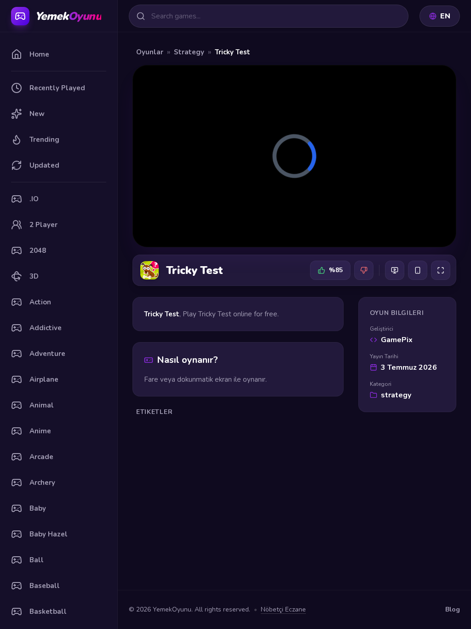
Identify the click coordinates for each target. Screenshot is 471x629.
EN (445, 16)
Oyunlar (149, 52)
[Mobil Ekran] (417, 270)
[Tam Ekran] (440, 270)
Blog (452, 609)
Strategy (189, 52)
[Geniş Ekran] (394, 270)
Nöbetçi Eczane (283, 609)
